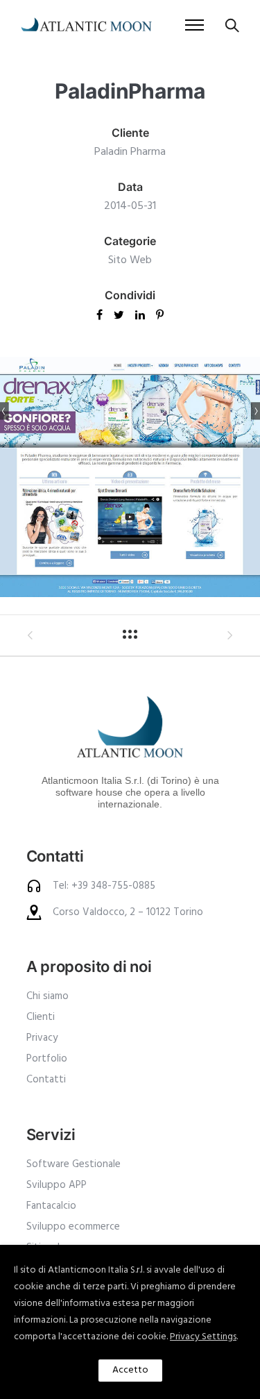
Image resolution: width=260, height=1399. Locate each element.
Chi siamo (47, 996)
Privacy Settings (203, 1337)
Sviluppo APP (56, 1185)
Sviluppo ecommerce (73, 1226)
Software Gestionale (73, 1164)
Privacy (42, 1038)
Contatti (46, 1079)
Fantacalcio (51, 1206)
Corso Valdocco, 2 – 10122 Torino (128, 912)
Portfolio (46, 1058)
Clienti (40, 1017)
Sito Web (130, 260)
